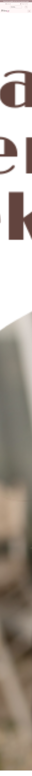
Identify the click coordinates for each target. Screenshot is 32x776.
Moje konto (24, 4)
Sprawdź (16, 40)
